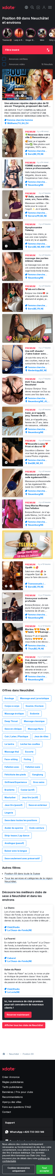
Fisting (27, 759)
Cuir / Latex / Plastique (16, 736)
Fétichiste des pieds (15, 774)
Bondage (9, 698)
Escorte (29, 751)
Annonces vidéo (17, 64)
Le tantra (9, 744)
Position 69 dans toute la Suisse (22, 873)
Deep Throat (11, 721)
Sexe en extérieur (38, 805)
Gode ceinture (36, 828)
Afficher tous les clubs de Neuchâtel (24, 1025)
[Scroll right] (51, 35)
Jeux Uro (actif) (30, 797)
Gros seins (38, 782)
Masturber (10, 797)
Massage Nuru (35, 729)
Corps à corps (12, 706)
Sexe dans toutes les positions (21, 820)
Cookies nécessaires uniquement (18, 1169)
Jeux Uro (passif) (13, 805)
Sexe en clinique (13, 729)
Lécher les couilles (30, 744)
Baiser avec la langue (16, 851)
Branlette (10, 790)
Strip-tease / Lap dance (17, 835)
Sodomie (34, 713)
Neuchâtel (14, 1054)
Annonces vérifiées (18, 59)
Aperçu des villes (11, 1102)
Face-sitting (11, 759)
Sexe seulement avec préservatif (22, 858)
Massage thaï (12, 751)
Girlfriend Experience (16, 782)
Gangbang (37, 774)
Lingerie (9, 812)
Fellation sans (32, 767)
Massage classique (34, 721)
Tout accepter (44, 1169)
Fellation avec (12, 767)
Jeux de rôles (41, 736)
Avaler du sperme (14, 828)
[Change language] (26, 7)
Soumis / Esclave (35, 706)
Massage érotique (14, 713)
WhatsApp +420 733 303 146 (27, 1131)
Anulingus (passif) (14, 843)
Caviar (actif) (27, 790)
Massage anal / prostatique (34, 698)
